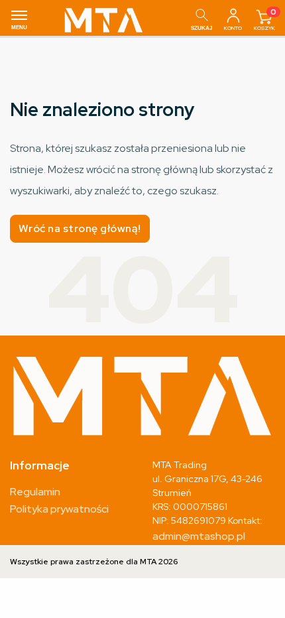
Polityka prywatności (59, 509)
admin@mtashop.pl (198, 536)
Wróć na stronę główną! (80, 228)
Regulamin (35, 492)
